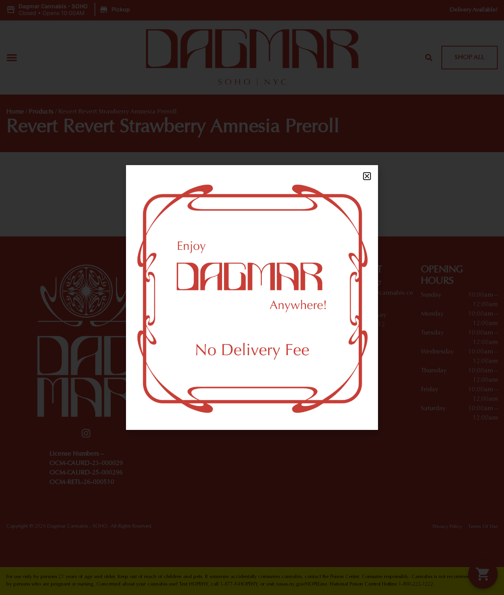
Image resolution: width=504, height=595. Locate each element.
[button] (367, 176)
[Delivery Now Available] (252, 297)
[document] (252, 297)
